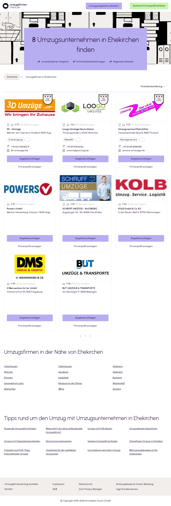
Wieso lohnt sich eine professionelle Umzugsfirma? (64, 430)
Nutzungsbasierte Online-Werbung (134, 484)
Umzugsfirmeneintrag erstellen (21, 484)
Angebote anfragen (30, 158)
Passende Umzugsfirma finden (20, 428)
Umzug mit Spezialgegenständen (22, 441)
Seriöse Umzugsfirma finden (103, 441)
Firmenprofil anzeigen (29, 166)
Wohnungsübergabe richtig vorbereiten (143, 452)
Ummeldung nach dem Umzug (104, 450)
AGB (55, 489)
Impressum (58, 484)
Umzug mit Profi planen (100, 428)
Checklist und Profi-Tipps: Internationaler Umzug (17, 452)
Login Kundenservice (127, 489)
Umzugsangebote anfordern (104, 5)
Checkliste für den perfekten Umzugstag (61, 452)
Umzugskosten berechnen (143, 428)
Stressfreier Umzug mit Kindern (146, 441)
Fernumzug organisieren (59, 441)
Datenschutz (85, 484)
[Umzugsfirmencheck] (15, 6)
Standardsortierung (151, 86)
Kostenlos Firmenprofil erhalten (149, 5)
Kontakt (9, 489)
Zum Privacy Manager (90, 489)
